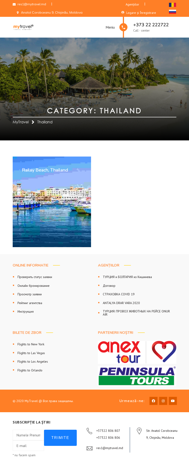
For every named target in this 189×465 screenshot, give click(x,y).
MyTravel (21, 122)
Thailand (45, 122)
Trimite (60, 438)
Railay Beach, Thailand (45, 170)
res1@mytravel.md (109, 448)
